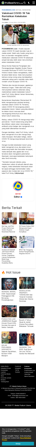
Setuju (18, 444)
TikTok (17, 370)
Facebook (18, 366)
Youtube (17, 372)
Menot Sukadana (29, 376)
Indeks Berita (4, 366)
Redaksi (3, 380)
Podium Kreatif (28, 372)
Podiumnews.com (29, 370)
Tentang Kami (5, 381)
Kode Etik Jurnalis (6, 378)
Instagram (18, 368)
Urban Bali (27, 374)
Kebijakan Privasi (6, 368)
